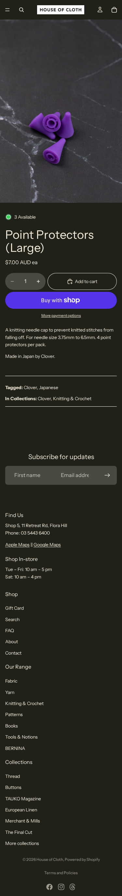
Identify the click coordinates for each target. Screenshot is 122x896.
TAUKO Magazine (23, 799)
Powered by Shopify (82, 859)
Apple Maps (17, 545)
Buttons (13, 787)
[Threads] (72, 887)
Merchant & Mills (22, 821)
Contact (13, 653)
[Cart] (114, 10)
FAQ (9, 630)
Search (12, 619)
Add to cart (86, 281)
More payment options (61, 315)
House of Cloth (49, 859)
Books (11, 726)
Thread (12, 776)
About (11, 642)
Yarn (9, 692)
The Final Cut (18, 832)
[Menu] (7, 9)
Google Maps (47, 545)
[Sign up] (107, 475)
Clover (30, 387)
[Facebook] (49, 887)
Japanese (48, 387)
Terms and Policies (61, 872)
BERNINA (15, 748)
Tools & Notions (21, 737)
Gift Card (14, 608)
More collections (22, 843)
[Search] (21, 10)
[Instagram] (61, 887)
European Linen (21, 810)
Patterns (14, 715)
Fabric (11, 681)
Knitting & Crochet (72, 398)
